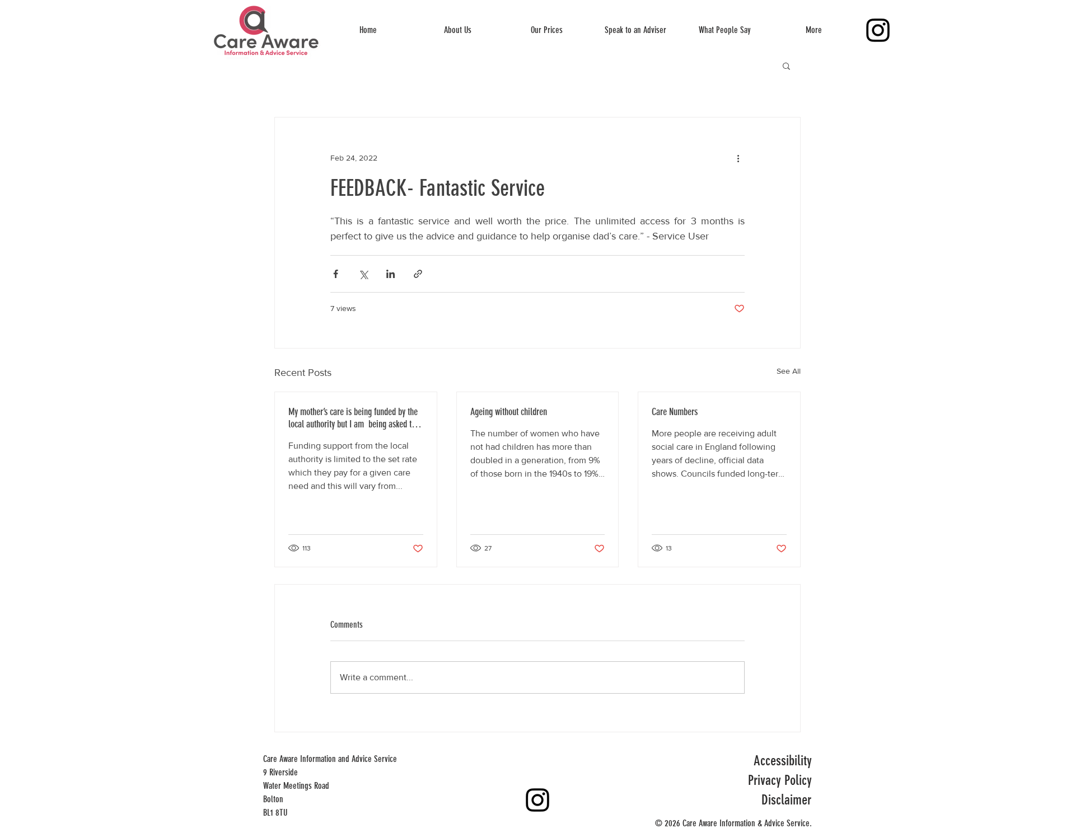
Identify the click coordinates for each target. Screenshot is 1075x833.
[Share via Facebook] (335, 274)
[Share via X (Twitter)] (363, 274)
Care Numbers (675, 412)
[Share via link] (418, 274)
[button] (786, 65)
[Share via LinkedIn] (390, 274)
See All (789, 370)
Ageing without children (508, 412)
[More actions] (738, 157)
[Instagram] (878, 30)
